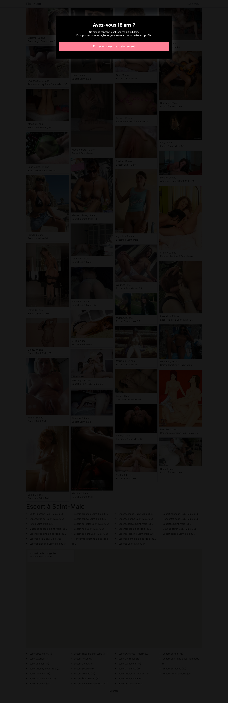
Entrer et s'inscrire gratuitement (114, 46)
